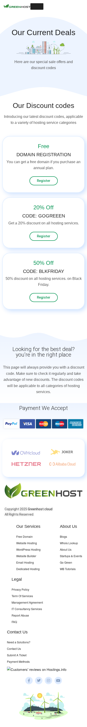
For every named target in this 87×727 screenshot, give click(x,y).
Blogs (63, 536)
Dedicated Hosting (28, 569)
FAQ (14, 622)
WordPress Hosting (28, 549)
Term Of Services (22, 596)
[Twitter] (38, 680)
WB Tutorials (68, 569)
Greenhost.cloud (40, 509)
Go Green (66, 562)
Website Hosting (26, 543)
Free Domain (24, 536)
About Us (65, 549)
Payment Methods (18, 661)
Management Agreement (27, 602)
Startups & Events (71, 556)
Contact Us (14, 649)
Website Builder (26, 556)
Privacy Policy (20, 589)
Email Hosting (25, 562)
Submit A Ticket (16, 655)
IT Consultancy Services (27, 609)
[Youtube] (58, 680)
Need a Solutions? (18, 642)
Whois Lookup (69, 543)
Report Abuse (20, 615)
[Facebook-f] (29, 680)
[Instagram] (48, 680)
